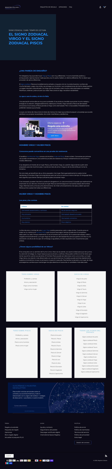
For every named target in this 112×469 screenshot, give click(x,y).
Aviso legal (78, 437)
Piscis (49, 76)
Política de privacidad (81, 435)
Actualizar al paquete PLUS (14, 437)
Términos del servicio (81, 432)
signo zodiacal (26, 84)
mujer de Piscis (58, 156)
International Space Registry (50, 435)
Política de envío (80, 427)
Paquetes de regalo (11, 430)
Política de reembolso (82, 430)
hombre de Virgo (33, 156)
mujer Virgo (46, 230)
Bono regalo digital (11, 435)
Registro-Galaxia (102, 460)
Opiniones (8, 432)
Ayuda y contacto (46, 427)
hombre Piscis (41, 232)
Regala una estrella (11, 427)
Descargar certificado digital (50, 432)
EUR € (8, 456)
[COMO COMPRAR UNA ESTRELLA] (48, 129)
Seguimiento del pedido (48, 430)
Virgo (44, 76)
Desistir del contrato (82, 442)
